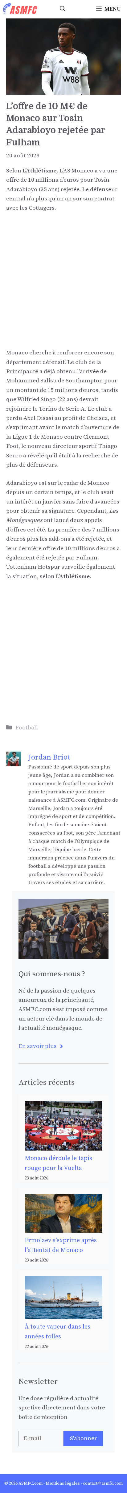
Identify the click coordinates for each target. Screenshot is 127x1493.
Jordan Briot (49, 757)
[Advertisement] (63, 285)
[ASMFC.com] (20, 9)
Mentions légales (63, 1483)
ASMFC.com (30, 1483)
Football (26, 727)
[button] (62, 9)
